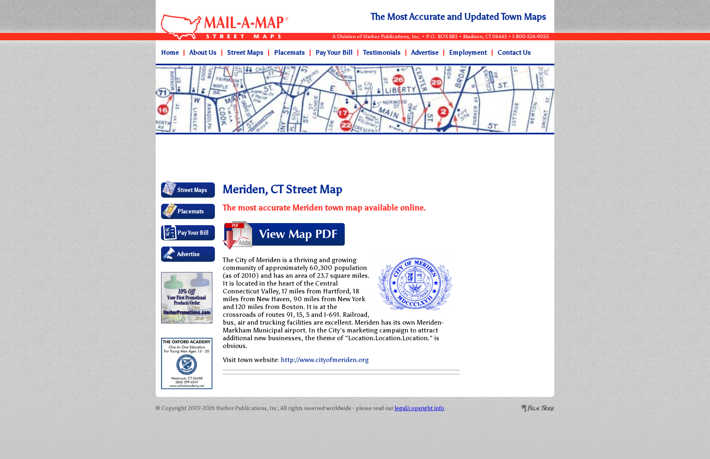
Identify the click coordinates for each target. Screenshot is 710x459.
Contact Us (514, 52)
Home (170, 52)
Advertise (424, 52)
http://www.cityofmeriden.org (325, 360)
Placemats (289, 52)
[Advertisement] (309, 157)
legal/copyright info (419, 408)
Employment (468, 52)
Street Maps (245, 52)
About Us (203, 52)
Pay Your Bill (334, 52)
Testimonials (382, 52)
